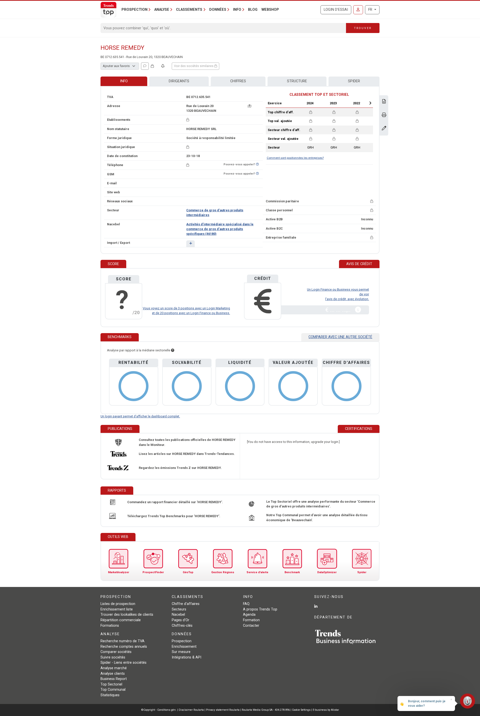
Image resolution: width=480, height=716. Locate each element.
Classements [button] (189, 10)
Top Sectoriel (111, 684)
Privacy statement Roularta (223, 709)
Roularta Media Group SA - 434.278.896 (266, 709)
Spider (354, 81)
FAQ (246, 604)
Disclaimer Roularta (191, 709)
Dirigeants (179, 81)
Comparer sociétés (116, 652)
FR (370, 10)
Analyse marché (113, 668)
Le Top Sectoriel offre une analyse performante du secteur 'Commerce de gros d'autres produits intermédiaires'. (320, 504)
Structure (297, 81)
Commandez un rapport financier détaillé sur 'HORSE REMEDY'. (175, 502)
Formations (109, 625)
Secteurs (179, 609)
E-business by (326, 709)
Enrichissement (184, 646)
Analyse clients (112, 673)
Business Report (113, 679)
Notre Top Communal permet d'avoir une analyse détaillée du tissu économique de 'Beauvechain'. (316, 517)
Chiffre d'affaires (186, 604)
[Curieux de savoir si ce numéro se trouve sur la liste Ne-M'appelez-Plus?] (257, 164)
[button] (190, 243)
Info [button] (237, 10)
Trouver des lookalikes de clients (126, 614)
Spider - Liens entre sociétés (123, 662)
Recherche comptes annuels (123, 646)
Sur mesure (181, 652)
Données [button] (217, 10)
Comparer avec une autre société (340, 337)
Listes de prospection (117, 604)
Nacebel (178, 614)
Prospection (182, 641)
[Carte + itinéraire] (249, 106)
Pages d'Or (180, 620)
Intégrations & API (186, 657)
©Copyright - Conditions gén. (158, 709)
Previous (297, 103)
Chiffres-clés (182, 625)
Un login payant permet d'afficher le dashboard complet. (140, 416)
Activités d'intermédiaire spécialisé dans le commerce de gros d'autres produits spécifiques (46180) (220, 229)
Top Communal (113, 689)
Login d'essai (336, 10)
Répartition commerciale (120, 620)
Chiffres (238, 81)
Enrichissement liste (116, 609)
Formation (251, 620)
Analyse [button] (161, 10)
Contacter (251, 625)
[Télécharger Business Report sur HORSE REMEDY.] (384, 102)
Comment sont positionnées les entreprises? (295, 158)
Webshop (270, 10)
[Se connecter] (358, 9)
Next (370, 103)
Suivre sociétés (112, 657)
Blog (253, 10)
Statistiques (110, 695)
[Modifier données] (384, 129)
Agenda (249, 614)
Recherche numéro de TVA (122, 641)
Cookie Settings (301, 709)
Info (124, 81)
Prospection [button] (135, 10)
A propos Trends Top (260, 609)
